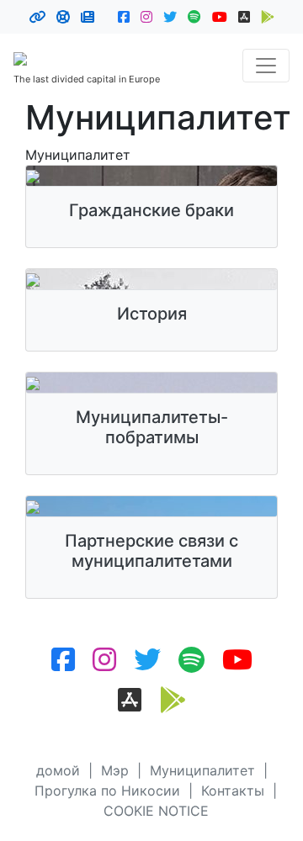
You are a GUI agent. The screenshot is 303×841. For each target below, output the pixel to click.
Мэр (115, 770)
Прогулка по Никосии (107, 790)
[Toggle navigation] (266, 65)
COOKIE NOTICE (156, 810)
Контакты (232, 790)
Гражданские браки (151, 210)
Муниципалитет (202, 770)
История (152, 314)
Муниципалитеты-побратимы (152, 427)
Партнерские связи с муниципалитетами (151, 551)
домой (58, 770)
